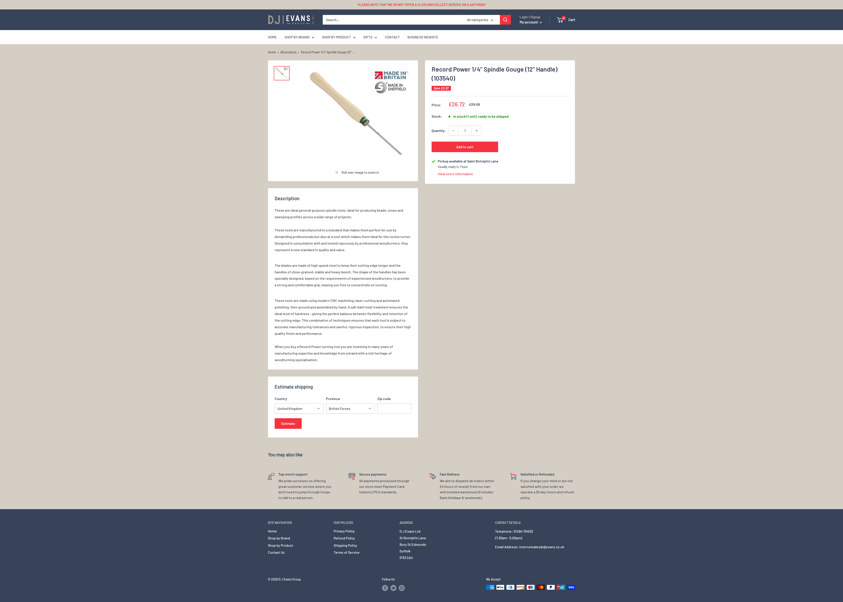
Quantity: (439, 130)
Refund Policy (344, 538)
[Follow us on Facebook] (385, 588)
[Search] (505, 20)
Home (272, 52)
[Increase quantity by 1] (476, 130)
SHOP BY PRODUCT (336, 37)
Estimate (288, 423)
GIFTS (367, 37)
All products (288, 52)
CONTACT (392, 37)
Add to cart (464, 147)
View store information (455, 174)
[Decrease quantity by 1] (453, 130)
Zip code (384, 399)
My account (529, 22)
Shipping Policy (345, 545)
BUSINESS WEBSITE (422, 37)
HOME (272, 37)
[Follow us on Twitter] (393, 588)
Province (333, 399)
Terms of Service (347, 552)
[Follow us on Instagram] (402, 588)
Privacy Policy (344, 531)
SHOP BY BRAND (297, 37)
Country (281, 399)
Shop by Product (280, 545)
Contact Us (276, 552)
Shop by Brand (279, 538)
